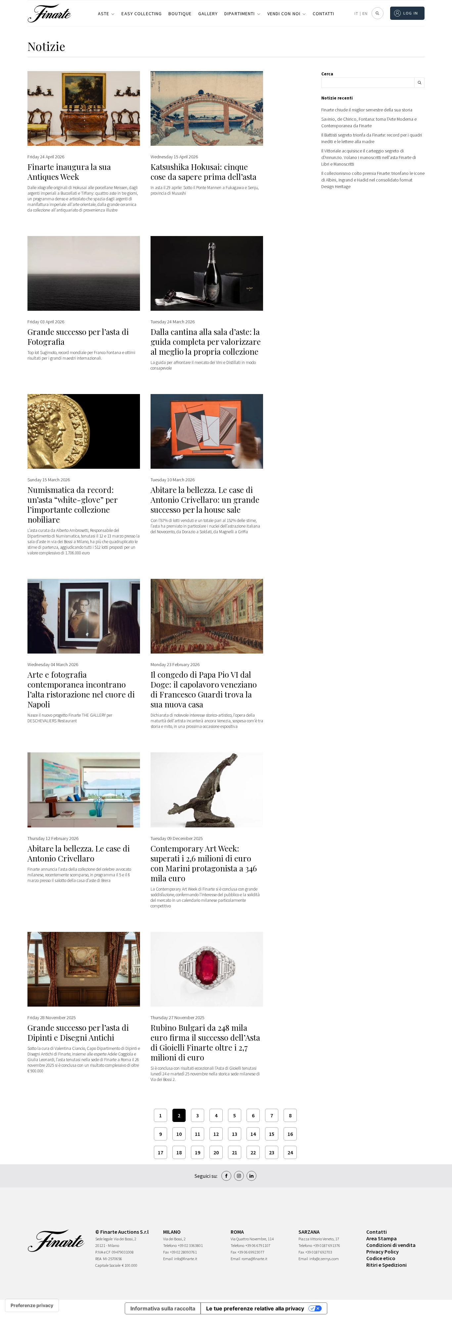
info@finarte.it (185, 1258)
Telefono (170, 1245)
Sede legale (104, 1238)
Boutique (180, 14)
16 (290, 1134)
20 (216, 1152)
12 (216, 1134)
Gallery (208, 14)
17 (160, 1152)
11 (197, 1134)
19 (197, 1152)
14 (253, 1134)
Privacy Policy (382, 1251)
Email (168, 1258)
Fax (166, 1252)
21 (234, 1152)
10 (179, 1134)
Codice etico (380, 1258)
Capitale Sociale (107, 1265)
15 (271, 1134)
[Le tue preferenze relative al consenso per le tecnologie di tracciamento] (32, 1305)
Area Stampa (381, 1238)
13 (234, 1134)
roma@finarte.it (254, 1258)
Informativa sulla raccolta (162, 1308)
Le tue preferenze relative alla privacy (255, 1308)
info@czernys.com (324, 1258)
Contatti (323, 14)
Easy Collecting (141, 14)
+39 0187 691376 (326, 1245)
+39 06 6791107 (258, 1245)
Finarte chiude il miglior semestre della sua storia (366, 110)
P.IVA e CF (103, 1252)
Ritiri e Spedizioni (386, 1264)
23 (271, 1152)
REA (98, 1258)
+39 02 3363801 (190, 1245)
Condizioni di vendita (391, 1245)
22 (253, 1152)
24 (290, 1152)
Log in (410, 13)
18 (179, 1152)
